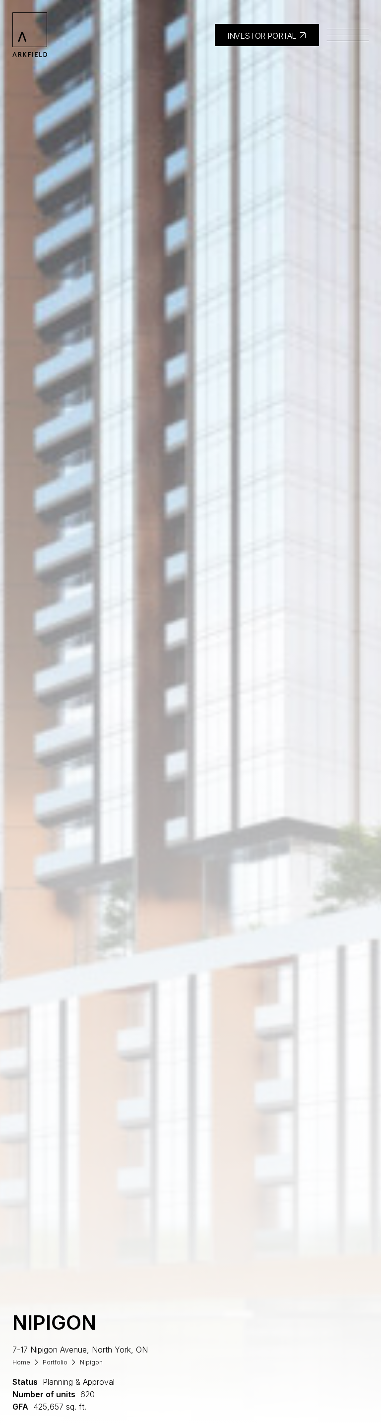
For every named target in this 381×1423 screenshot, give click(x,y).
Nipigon (91, 1362)
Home (21, 1362)
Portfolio (55, 1362)
